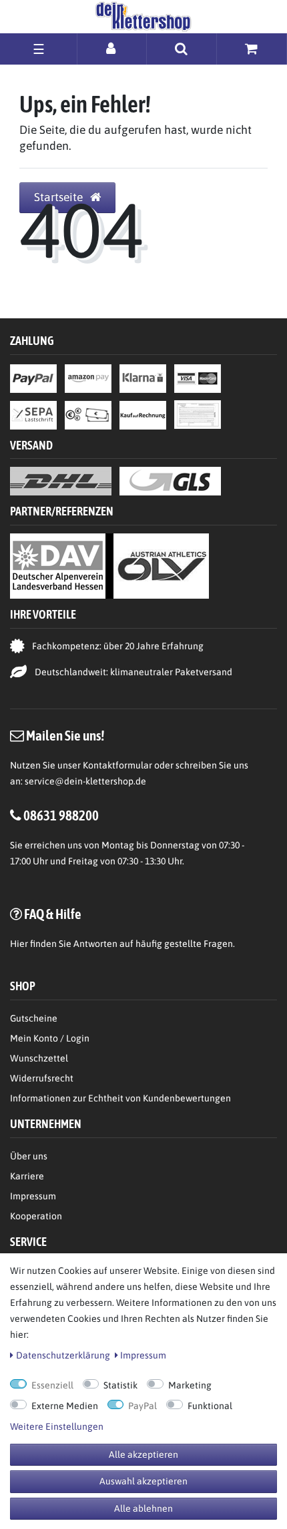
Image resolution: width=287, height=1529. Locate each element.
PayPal (142, 1405)
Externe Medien (64, 1405)
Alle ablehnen (143, 1508)
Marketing (190, 1385)
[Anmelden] (111, 48)
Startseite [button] (59, 197)
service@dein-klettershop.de (85, 781)
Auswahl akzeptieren (143, 1481)
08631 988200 (61, 815)
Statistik (120, 1385)
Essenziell (52, 1385)
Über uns (28, 1156)
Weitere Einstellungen (56, 1426)
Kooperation (36, 1216)
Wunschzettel (39, 1058)
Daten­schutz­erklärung (63, 1355)
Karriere (27, 1176)
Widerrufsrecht (41, 1078)
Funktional (210, 1405)
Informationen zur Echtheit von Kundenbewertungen (120, 1098)
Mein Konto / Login (49, 1038)
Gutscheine (33, 1018)
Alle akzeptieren (143, 1454)
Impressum (33, 1196)
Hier (19, 943)
